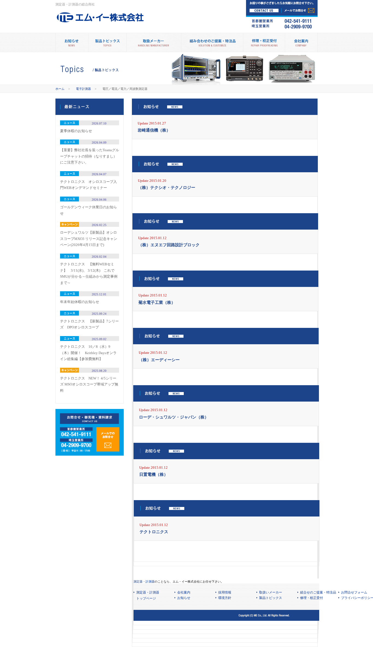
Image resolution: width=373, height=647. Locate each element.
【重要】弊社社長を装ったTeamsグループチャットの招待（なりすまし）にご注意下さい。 (89, 156)
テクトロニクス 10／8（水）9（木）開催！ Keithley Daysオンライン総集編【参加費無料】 (88, 353)
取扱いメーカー (270, 592)
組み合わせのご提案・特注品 (212, 42)
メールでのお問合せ (107, 439)
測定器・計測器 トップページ (147, 595)
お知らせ (183, 598)
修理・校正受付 (264, 42)
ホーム (59, 88)
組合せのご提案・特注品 (318, 592)
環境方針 (224, 598)
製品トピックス (107, 42)
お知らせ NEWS (71, 42)
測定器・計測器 (144, 581)
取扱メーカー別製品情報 (153, 42)
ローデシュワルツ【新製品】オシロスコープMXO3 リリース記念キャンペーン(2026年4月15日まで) (88, 238)
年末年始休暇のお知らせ (79, 302)
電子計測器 (83, 88)
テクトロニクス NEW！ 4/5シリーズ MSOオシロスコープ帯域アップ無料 (89, 384)
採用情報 (224, 592)
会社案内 (301, 42)
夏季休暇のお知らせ (76, 131)
